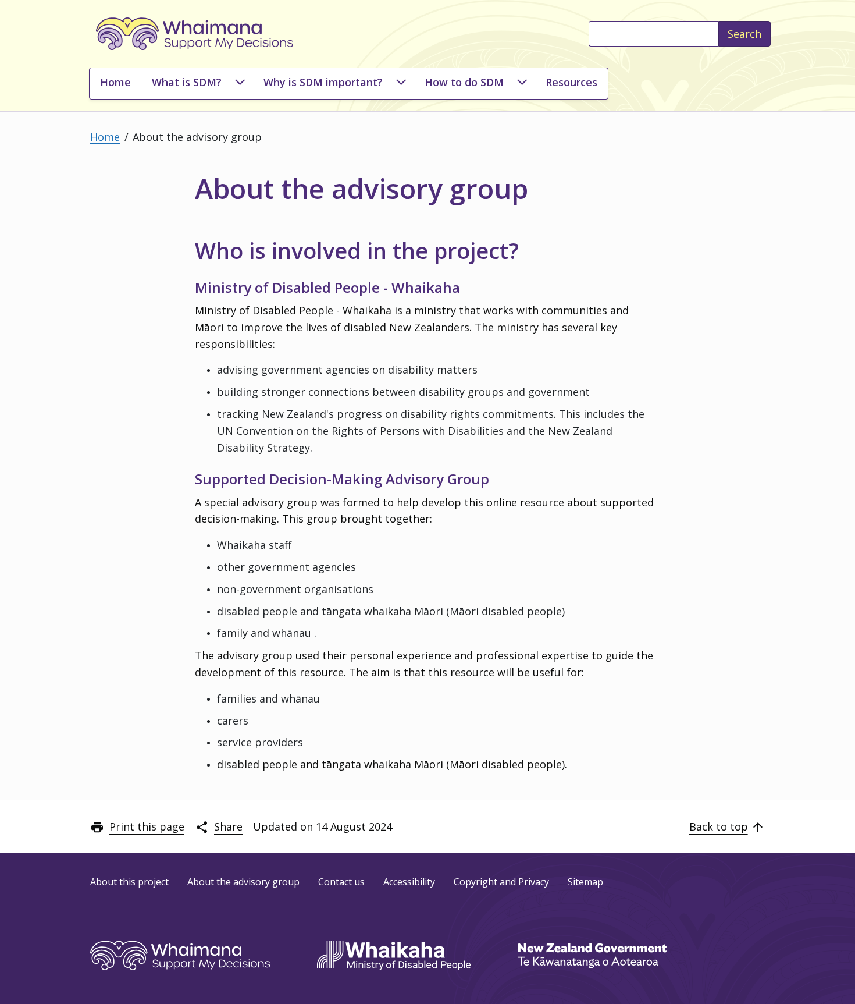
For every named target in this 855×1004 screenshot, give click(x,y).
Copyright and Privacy (501, 881)
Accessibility (409, 881)
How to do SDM (464, 82)
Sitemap (585, 881)
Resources (571, 82)
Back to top (718, 826)
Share (228, 826)
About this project (129, 881)
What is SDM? (187, 82)
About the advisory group (243, 881)
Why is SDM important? (323, 82)
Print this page (146, 826)
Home (115, 82)
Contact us (341, 881)
